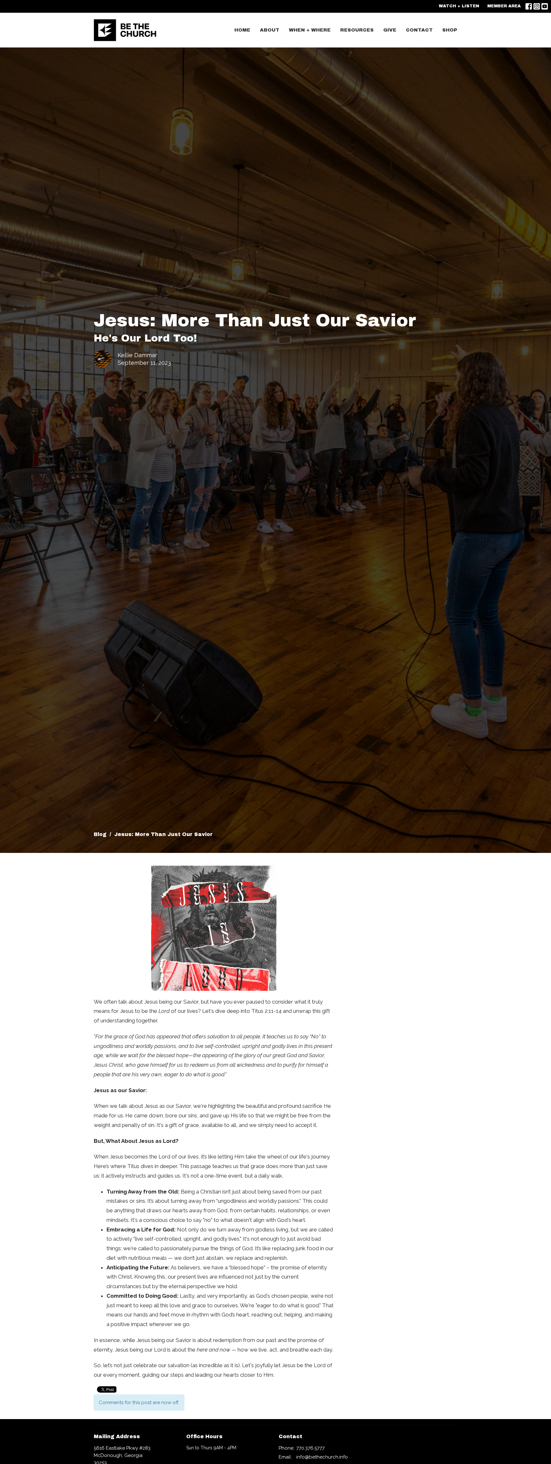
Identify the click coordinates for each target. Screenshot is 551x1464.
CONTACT (419, 29)
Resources (357, 29)
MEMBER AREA (504, 6)
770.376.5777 (310, 1448)
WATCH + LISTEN (459, 6)
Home (242, 29)
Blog (100, 834)
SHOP (449, 29)
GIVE (389, 29)
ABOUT (269, 29)
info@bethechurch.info (322, 1457)
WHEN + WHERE (310, 29)
